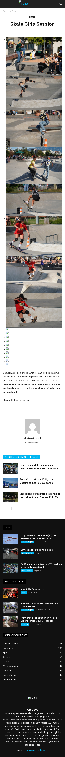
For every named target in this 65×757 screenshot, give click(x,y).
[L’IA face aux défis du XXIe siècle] (10, 553)
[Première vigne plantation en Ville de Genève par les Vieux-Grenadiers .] (10, 621)
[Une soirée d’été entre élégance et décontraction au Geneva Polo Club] (10, 497)
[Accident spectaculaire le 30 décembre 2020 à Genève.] (10, 607)
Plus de (34, 457)
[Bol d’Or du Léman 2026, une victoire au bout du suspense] (10, 483)
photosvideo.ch (32, 438)
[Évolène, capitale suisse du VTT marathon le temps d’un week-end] (10, 468)
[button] (61, 4)
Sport (14, 11)
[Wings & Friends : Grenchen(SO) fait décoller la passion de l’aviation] (10, 539)
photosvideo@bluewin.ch (37, 750)
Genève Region (27, 542)
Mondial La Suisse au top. (33, 589)
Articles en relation (16, 457)
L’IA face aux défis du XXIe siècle (37, 550)
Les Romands (9, 472)
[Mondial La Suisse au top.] (10, 593)
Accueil (6, 11)
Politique (25, 624)
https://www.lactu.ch (32, 442)
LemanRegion (9, 501)
